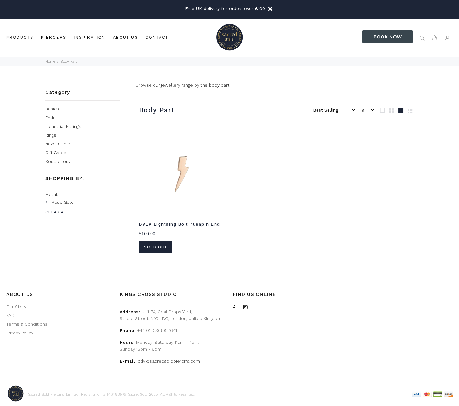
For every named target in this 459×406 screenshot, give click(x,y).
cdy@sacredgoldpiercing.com (169, 360)
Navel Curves (59, 143)
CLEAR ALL (57, 211)
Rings (50, 135)
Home (50, 61)
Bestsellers (57, 161)
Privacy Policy (19, 332)
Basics (52, 108)
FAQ (10, 315)
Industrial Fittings (63, 126)
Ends (50, 117)
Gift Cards (55, 152)
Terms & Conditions (26, 324)
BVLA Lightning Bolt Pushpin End (179, 224)
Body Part (69, 61)
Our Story (16, 306)
